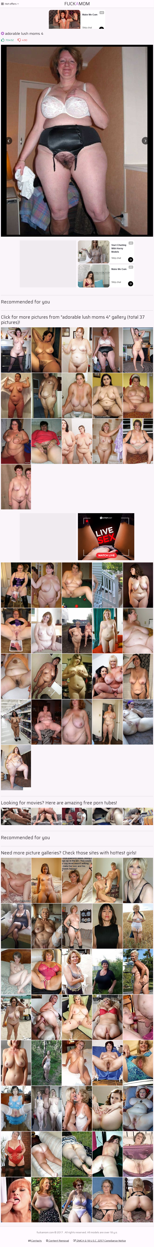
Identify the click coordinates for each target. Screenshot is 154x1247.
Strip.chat (87, 27)
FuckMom (77, 3)
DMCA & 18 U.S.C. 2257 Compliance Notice (101, 1241)
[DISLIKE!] (19, 40)
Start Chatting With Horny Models (119, 248)
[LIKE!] (2, 40)
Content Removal (58, 1241)
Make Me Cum (89, 14)
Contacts (36, 1241)
